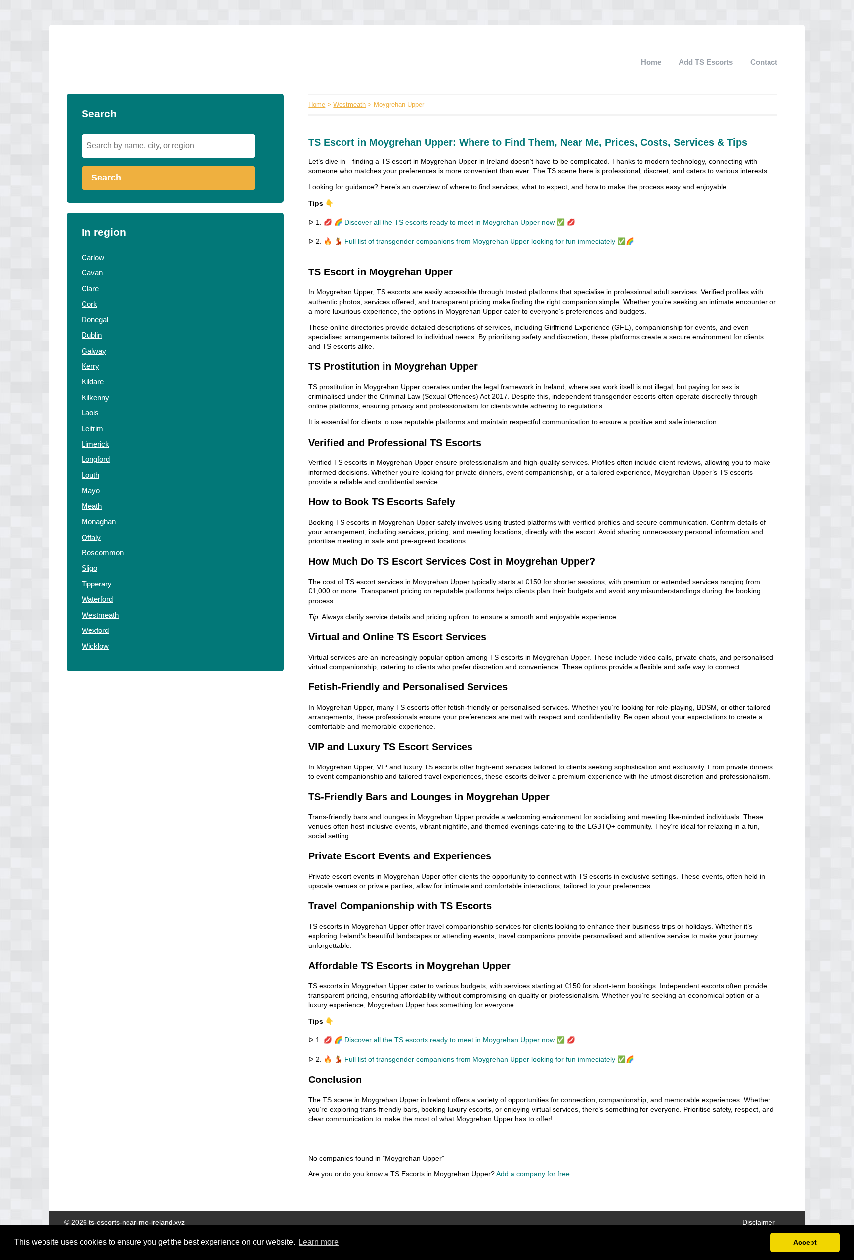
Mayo (91, 490)
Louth (90, 475)
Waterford (97, 599)
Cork (89, 304)
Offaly (91, 537)
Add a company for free (533, 1174)
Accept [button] (805, 1242)
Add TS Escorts (706, 62)
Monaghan (99, 521)
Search (106, 177)
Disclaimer (758, 1222)
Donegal (95, 319)
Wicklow (95, 646)
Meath (92, 506)
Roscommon (103, 552)
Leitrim (92, 428)
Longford (96, 459)
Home (651, 62)
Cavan (92, 273)
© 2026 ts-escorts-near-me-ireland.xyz (124, 1222)
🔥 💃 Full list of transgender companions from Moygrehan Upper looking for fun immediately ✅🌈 (479, 241)
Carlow (93, 257)
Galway (94, 351)
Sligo (89, 568)
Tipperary (97, 584)
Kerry (90, 366)
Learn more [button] (319, 1242)
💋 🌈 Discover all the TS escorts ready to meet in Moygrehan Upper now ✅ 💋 (449, 222)
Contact (763, 62)
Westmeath (100, 615)
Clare (90, 288)
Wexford (95, 630)
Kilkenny (95, 397)
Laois (90, 412)
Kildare (93, 381)
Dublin (92, 335)
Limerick (95, 444)
